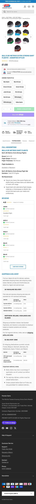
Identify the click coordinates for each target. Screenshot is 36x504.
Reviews (24, 141)
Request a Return (7, 452)
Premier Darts (9, 499)
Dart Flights (9, 17)
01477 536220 (6, 468)
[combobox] (18, 12)
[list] (18, 37)
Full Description (16, 141)
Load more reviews (18, 267)
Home (3, 17)
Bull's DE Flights (17, 17)
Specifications (6, 141)
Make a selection (24, 109)
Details (29, 124)
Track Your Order (7, 449)
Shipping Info (6, 456)
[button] (29, 6)
